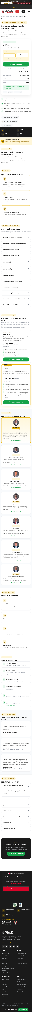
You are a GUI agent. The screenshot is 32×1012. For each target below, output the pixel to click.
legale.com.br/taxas (10, 705)
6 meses (10, 55)
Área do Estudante (7, 5)
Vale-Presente (5, 994)
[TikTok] (10, 946)
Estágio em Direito (6, 972)
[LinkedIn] (17, 946)
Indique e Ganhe (5, 997)
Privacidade (20, 989)
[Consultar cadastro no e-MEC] (20, 905)
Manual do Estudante (22, 984)
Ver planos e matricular (17, 853)
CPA (3, 989)
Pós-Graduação (19, 16)
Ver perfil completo (15, 440)
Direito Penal (20, 958)
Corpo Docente (5, 981)
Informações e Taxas (22, 986)
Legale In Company (6, 986)
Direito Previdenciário (22, 963)
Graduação (4, 966)
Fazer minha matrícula (17, 359)
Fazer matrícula (17, 64)
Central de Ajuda (24, 5)
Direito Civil (20, 961)
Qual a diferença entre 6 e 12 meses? (16, 58)
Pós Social (4, 956)
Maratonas (4, 963)
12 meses (22, 55)
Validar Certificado (16, 5)
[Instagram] (3, 946)
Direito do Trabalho (21, 953)
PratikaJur (4, 958)
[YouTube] (6, 946)
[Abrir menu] (29, 11)
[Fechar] (30, 1010)
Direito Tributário (21, 956)
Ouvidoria (4, 991)
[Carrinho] (17, 11)
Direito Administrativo (10, 16)
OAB (3, 961)
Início (2, 16)
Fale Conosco (16, 7)
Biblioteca (4, 984)
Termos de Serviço (21, 991)
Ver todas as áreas (21, 966)
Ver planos (24, 1009)
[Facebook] (14, 946)
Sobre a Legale (5, 979)
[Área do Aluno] (23, 11)
